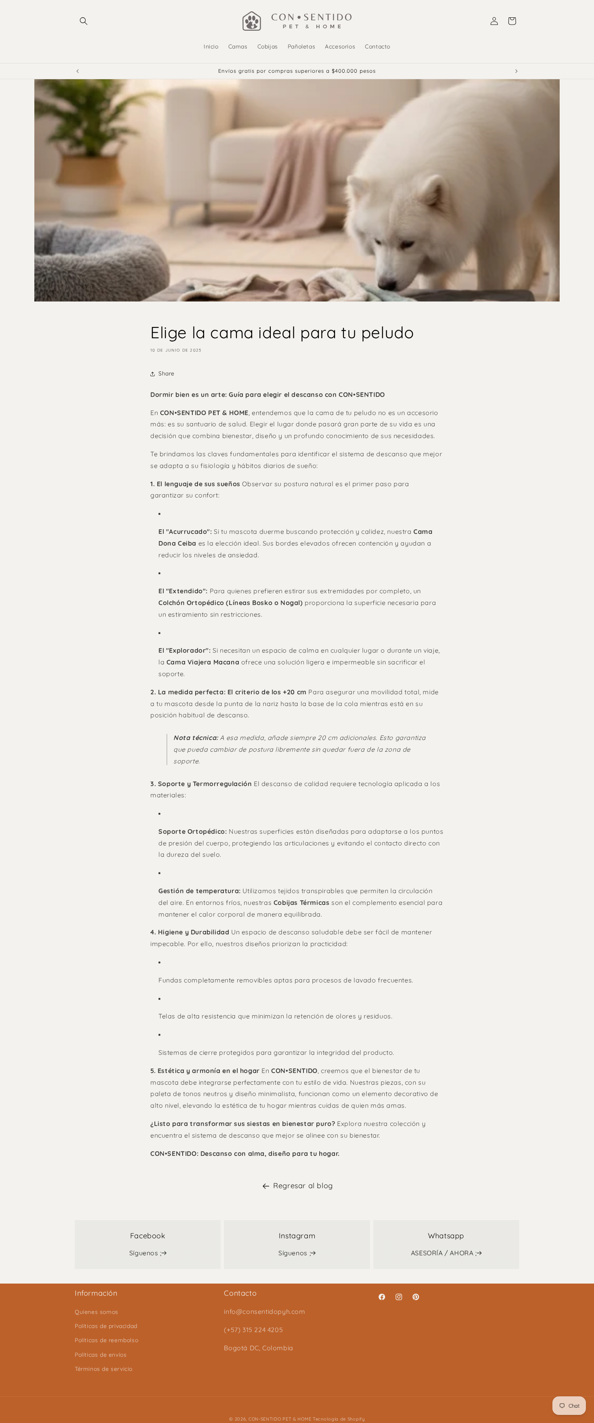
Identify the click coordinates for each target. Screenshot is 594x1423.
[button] (84, 21)
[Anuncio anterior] (77, 71)
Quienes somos (96, 1311)
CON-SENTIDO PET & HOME (280, 1419)
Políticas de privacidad (106, 1326)
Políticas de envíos (100, 1354)
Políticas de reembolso (106, 1340)
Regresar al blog (303, 1185)
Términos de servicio (104, 1368)
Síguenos (145, 1253)
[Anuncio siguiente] (516, 71)
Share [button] (166, 373)
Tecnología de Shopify (339, 1419)
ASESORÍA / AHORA (444, 1253)
